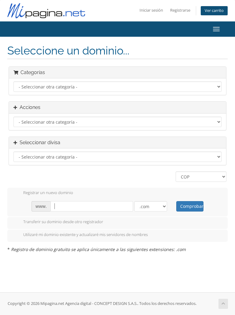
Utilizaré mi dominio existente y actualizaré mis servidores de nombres (85, 234)
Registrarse (180, 10)
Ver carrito (214, 10)
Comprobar (191, 206)
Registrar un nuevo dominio (48, 192)
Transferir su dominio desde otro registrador (63, 222)
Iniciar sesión (151, 10)
